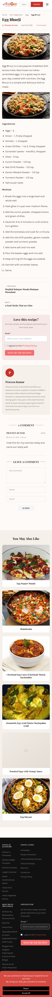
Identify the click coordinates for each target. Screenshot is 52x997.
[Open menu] (47, 4)
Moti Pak (6, 923)
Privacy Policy (29, 345)
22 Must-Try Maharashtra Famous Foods (8, 915)
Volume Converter (9, 868)
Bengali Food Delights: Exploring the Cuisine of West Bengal (8, 953)
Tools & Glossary (28, 863)
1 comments (41, 25)
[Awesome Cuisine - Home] (10, 4)
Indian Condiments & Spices (8, 879)
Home (4, 15)
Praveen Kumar (11, 25)
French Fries (7, 927)
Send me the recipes (19, 352)
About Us (24, 868)
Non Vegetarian (16, 15)
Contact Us (25, 872)
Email (7, 333)
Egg (27, 15)
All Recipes (25, 850)
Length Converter (9, 872)
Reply (43, 433)
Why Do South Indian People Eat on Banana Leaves (9, 967)
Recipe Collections (28, 855)
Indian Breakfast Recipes (31, 859)
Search (36, 4)
